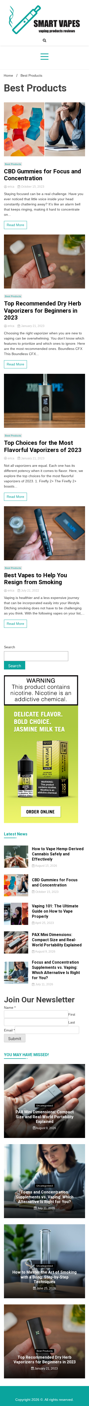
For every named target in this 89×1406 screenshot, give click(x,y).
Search (9, 647)
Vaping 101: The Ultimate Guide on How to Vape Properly (55, 911)
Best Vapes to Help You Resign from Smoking (35, 579)
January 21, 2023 (32, 326)
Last (71, 1022)
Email (9, 1030)
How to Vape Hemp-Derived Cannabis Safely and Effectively (58, 854)
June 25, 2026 (46, 1288)
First (71, 1014)
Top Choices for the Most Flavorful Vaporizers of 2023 (43, 446)
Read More (15, 225)
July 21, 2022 (29, 590)
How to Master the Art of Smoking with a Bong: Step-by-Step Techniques (44, 1277)
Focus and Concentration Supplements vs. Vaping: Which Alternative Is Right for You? (56, 970)
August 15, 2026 (46, 865)
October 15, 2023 (32, 186)
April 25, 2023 (44, 923)
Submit (14, 1038)
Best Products (13, 164)
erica (11, 186)
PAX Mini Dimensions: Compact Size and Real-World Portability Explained (57, 939)
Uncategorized (44, 1105)
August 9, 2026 (45, 951)
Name (10, 1007)
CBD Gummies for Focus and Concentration (42, 175)
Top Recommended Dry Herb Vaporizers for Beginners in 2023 (42, 310)
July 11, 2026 (44, 984)
